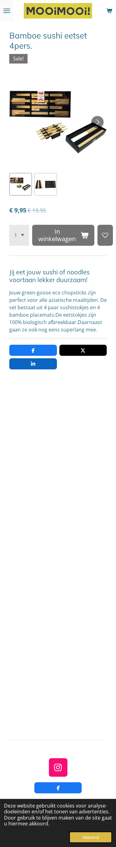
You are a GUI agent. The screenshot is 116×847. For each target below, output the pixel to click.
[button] (20, 184)
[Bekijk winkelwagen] (109, 11)
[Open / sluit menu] (7, 11)
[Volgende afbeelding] (97, 122)
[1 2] (19, 235)
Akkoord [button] (90, 837)
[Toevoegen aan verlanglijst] (105, 235)
